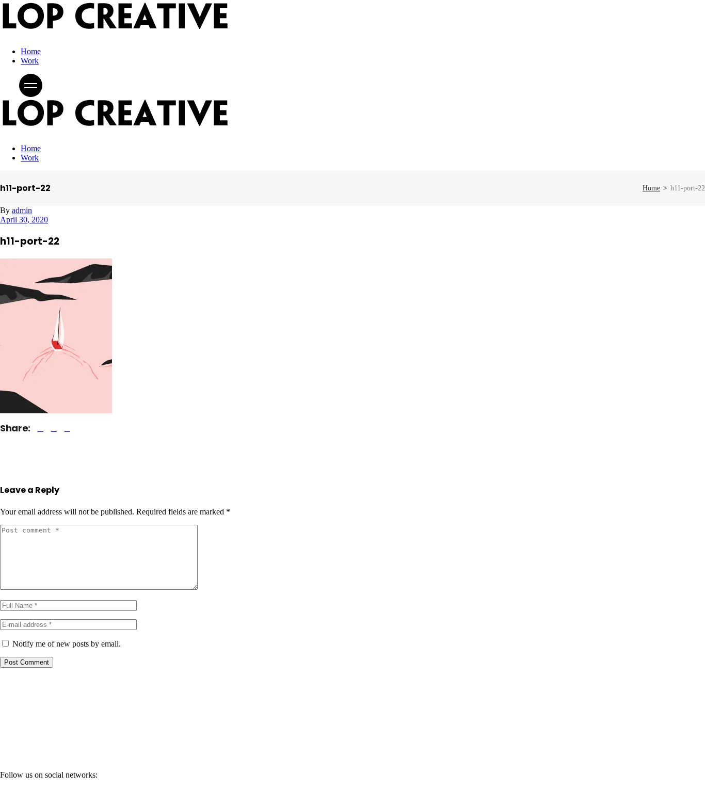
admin (22, 210)
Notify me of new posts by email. (66, 643)
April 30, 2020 (24, 219)
